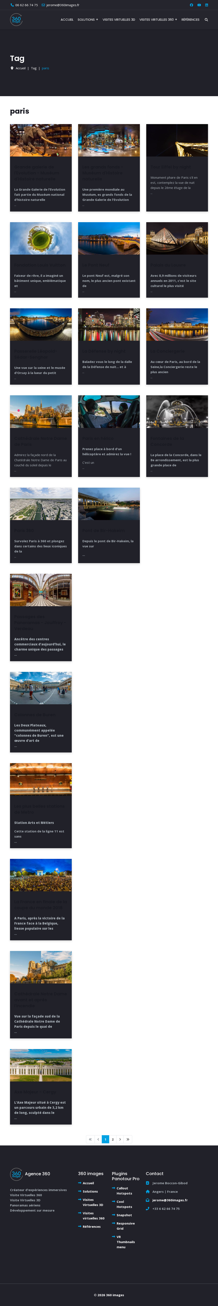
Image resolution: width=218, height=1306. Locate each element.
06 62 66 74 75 (26, 5)
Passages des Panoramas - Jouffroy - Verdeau (40, 623)
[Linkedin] (206, 5)
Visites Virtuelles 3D (119, 19)
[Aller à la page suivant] (120, 1139)
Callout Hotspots (124, 1190)
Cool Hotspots (124, 1204)
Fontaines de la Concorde (167, 441)
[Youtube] (199, 5)
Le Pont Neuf (95, 265)
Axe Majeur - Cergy (35, 1092)
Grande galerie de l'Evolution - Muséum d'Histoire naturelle (36, 173)
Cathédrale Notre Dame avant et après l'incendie (40, 1000)
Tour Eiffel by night (171, 167)
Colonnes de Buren (35, 715)
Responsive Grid (126, 1226)
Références (190, 19)
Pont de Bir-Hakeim (103, 530)
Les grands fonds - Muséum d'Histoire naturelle (102, 173)
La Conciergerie (168, 351)
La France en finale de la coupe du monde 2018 (40, 905)
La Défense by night (104, 351)
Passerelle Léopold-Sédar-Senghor (35, 354)
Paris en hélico (98, 438)
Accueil (67, 19)
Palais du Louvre (168, 265)
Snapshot (124, 1215)
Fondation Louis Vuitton (40, 265)
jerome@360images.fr (62, 5)
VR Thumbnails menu (126, 1242)
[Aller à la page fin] (127, 1139)
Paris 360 (24, 530)
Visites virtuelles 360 (156, 19)
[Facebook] (191, 5)
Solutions (86, 19)
